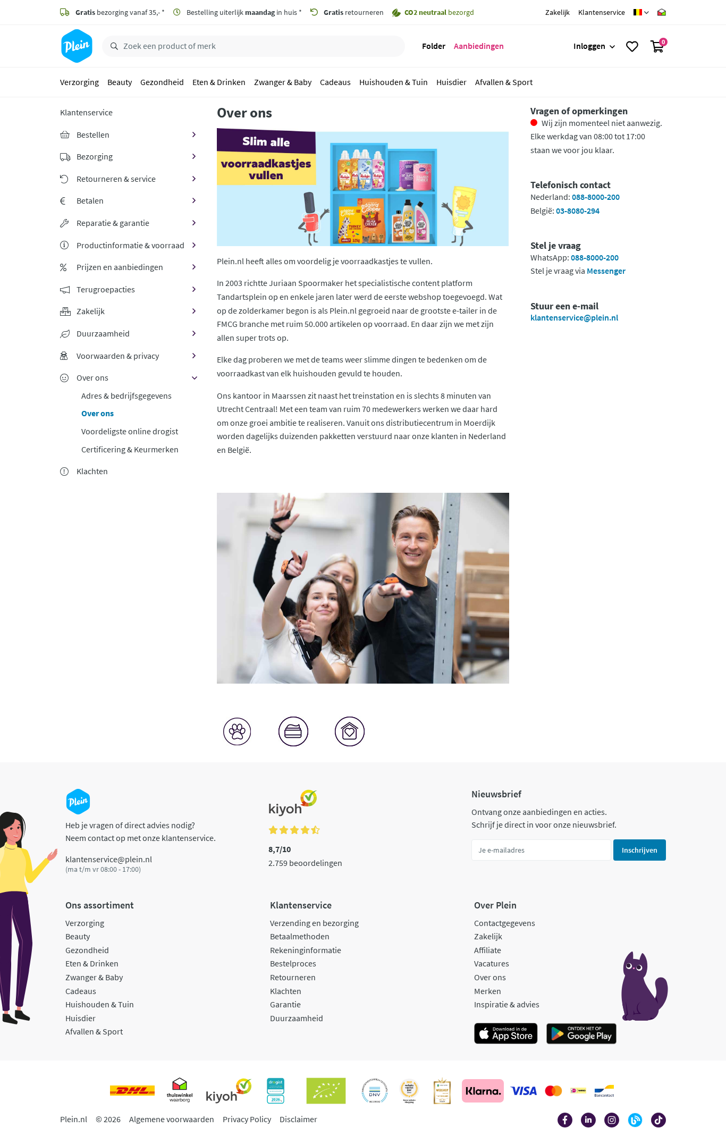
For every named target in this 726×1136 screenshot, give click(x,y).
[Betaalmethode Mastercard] (553, 1091)
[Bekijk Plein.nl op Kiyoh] (229, 1091)
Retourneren (293, 977)
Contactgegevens (504, 923)
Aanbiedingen (479, 45)
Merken (487, 991)
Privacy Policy (247, 1119)
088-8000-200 (596, 196)
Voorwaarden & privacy (118, 355)
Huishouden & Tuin (393, 82)
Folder (433, 45)
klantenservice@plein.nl (574, 317)
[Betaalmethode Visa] (523, 1090)
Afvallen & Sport (504, 82)
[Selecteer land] (641, 12)
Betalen (90, 200)
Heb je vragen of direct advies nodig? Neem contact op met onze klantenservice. (140, 831)
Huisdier (451, 82)
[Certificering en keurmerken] (326, 1091)
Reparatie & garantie (113, 222)
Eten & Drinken (219, 82)
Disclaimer (298, 1119)
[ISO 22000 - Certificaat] (375, 1091)
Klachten (285, 991)
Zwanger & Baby (282, 82)
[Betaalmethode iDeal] (578, 1091)
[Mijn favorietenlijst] (632, 46)
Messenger (606, 270)
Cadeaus (335, 82)
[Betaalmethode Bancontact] (604, 1091)
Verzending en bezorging (314, 923)
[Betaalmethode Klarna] (483, 1091)
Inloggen (589, 45)
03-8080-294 (578, 210)
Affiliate (487, 950)
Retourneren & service (116, 178)
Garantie (285, 1004)
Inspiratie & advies (506, 1004)
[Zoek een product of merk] (112, 46)
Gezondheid (162, 82)
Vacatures (491, 963)
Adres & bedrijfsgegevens (126, 395)
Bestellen (93, 134)
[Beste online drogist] (409, 1091)
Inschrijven (639, 850)
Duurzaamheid (103, 333)
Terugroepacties (106, 289)
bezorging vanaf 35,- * (120, 12)
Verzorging (79, 82)
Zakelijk (557, 12)
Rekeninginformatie (305, 950)
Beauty (119, 82)
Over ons (92, 377)
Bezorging (95, 156)
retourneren (354, 12)
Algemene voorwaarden (171, 1119)
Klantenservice (601, 12)
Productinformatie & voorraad (130, 245)
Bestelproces (293, 963)
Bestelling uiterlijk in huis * (243, 12)
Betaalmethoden (300, 936)
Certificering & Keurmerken (130, 449)
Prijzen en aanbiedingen (120, 267)
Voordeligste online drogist (129, 431)
